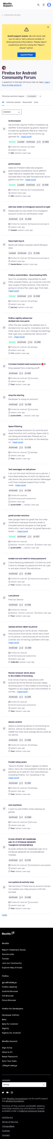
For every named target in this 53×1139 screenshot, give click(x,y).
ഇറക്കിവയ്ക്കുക (9, 982)
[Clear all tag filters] (40, 96)
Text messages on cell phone (21, 469)
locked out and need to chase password (27, 558)
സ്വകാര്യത (8, 1126)
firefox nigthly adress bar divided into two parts (20, 319)
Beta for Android (10, 1024)
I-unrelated (32, 96)
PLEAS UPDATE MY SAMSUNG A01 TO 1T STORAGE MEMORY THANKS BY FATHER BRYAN (22, 842)
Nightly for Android (11, 1033)
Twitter (5, 959)
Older (4, 915)
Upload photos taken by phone (22, 627)
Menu (44, 5)
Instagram (12, 1093)
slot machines (15, 805)
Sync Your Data (9, 1061)
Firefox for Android (19, 147)
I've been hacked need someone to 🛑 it (26, 364)
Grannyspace (14, 121)
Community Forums (12, 15)
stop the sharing (16, 395)
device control (15, 722)
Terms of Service (10, 1122)
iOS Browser (8, 996)
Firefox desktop (9, 987)
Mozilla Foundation (15, 1101)
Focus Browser (9, 1000)
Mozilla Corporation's (17, 1098)
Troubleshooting (37, 190)
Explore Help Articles (12, 967)
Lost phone (13, 595)
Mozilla (8, 934)
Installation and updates (40, 865)
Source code (8, 954)
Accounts (34, 378)
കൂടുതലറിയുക (26, 55)
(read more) (26, 136)
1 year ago (28, 230)
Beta (4, 1019)
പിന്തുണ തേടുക (9, 1065)
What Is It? (7, 1052)
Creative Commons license (31, 1111)
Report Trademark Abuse (14, 950)
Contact (6, 1135)
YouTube (7, 1093)
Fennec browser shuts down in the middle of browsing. (21, 674)
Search (38, 5)
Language (6, 1080)
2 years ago (26, 153)
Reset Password (10, 1056)
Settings (33, 301)
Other (32, 147)
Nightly (5, 1028)
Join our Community (12, 963)
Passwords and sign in (39, 224)
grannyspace (14, 164)
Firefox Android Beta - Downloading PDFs (27, 275)
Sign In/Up (7, 1048)
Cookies (6, 1131)
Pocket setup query (17, 762)
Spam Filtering (15, 426)
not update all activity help (21, 882)
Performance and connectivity (23, 499)
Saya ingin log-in (16, 241)
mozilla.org (7, 1117)
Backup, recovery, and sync (22, 545)
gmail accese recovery (18, 515)
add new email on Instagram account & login (29, 207)
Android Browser (10, 991)
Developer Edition (10, 1015)
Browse (33, 822)
